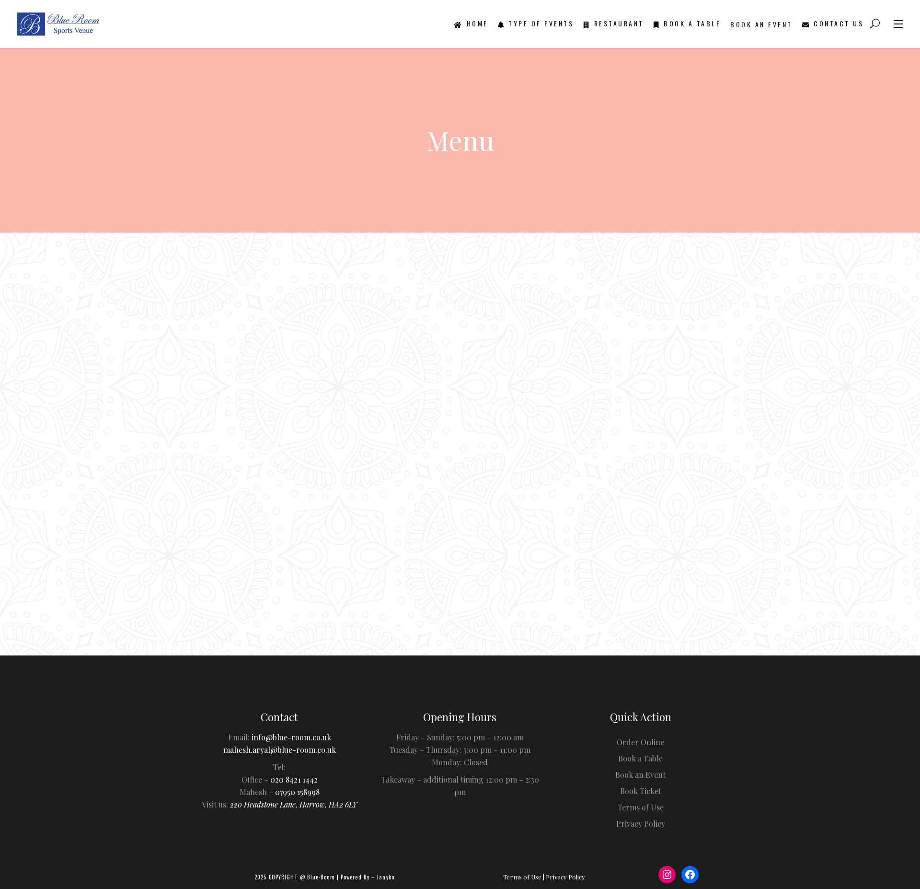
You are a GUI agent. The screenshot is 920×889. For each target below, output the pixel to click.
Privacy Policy (640, 824)
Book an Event (640, 775)
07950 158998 (297, 792)
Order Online (468, 626)
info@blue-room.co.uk (291, 737)
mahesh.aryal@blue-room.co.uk (279, 750)
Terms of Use (641, 807)
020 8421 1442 (294, 779)
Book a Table (640, 758)
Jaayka (386, 877)
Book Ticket (640, 791)
